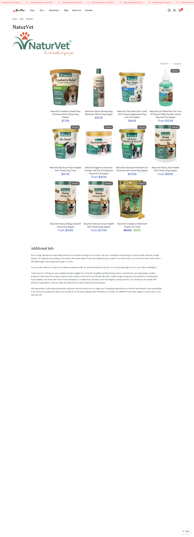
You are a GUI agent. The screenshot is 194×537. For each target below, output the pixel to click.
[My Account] (174, 10)
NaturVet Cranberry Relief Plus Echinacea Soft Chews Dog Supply (65, 114)
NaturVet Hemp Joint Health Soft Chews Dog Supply (165, 169)
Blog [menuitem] (66, 10)
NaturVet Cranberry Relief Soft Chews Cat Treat (132, 225)
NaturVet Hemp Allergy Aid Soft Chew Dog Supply (65, 225)
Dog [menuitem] (32, 10)
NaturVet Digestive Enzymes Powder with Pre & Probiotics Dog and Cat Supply (99, 170)
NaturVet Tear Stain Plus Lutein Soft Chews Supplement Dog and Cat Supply (132, 114)
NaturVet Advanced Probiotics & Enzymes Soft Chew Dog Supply (132, 169)
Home (15, 19)
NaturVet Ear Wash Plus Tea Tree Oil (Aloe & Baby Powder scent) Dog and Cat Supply (165, 114)
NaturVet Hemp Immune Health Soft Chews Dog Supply (99, 225)
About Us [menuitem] (76, 10)
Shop (21, 19)
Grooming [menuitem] (53, 10)
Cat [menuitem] (41, 10)
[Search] (169, 10)
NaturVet (29, 19)
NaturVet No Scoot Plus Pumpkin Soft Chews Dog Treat (65, 169)
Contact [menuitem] (89, 10)
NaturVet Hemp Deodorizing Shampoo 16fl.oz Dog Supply (99, 113)
